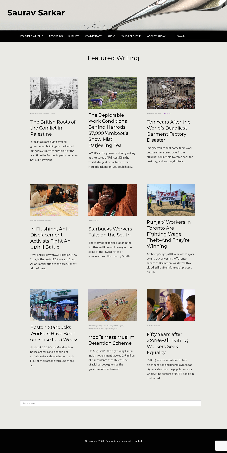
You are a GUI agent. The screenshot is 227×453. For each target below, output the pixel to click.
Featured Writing (31, 36)
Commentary (93, 36)
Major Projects (131, 36)
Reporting (56, 36)
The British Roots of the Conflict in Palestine (53, 128)
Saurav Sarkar (36, 12)
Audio (111, 36)
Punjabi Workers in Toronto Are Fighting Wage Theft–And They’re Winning (169, 234)
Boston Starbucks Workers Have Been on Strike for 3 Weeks (54, 333)
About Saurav (156, 36)
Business (73, 36)
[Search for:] (192, 36)
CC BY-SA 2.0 (166, 113)
